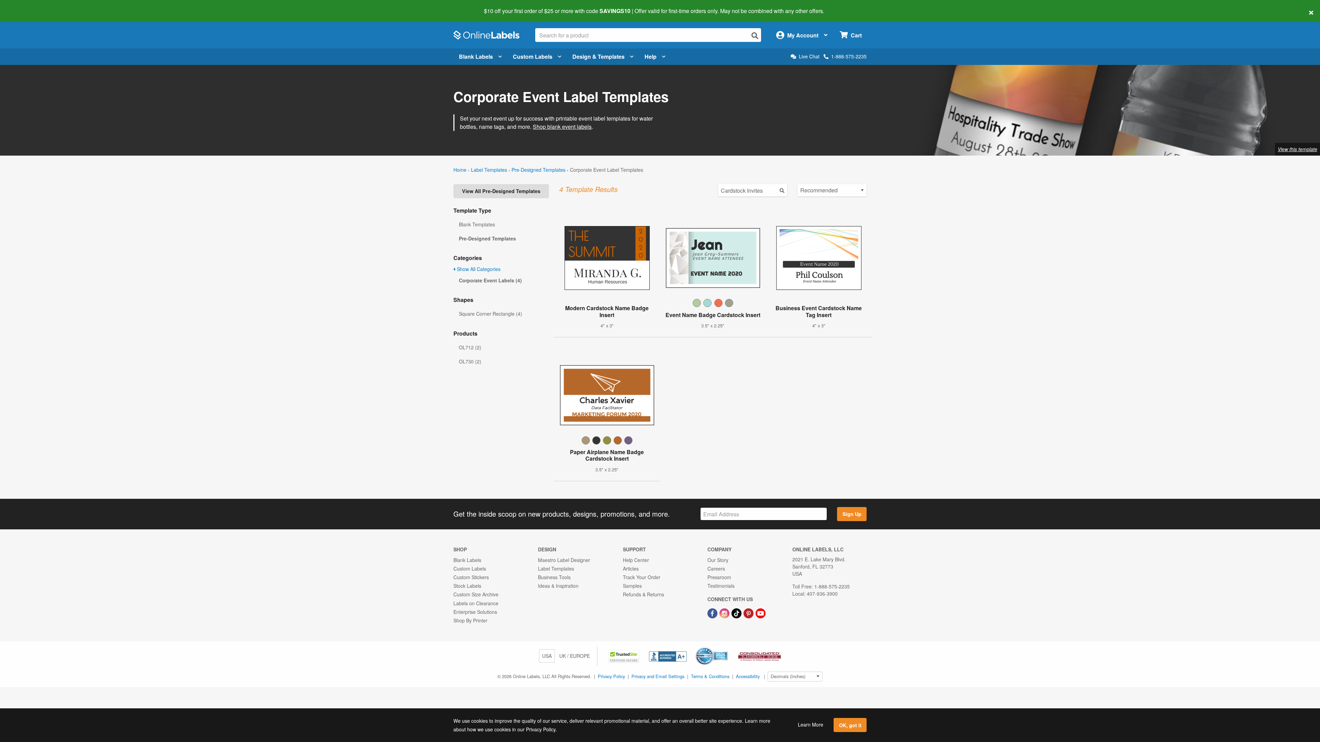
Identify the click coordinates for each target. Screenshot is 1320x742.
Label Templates (489, 169)
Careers (716, 568)
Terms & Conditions (710, 676)
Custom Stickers (471, 577)
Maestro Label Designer (564, 559)
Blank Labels (476, 56)
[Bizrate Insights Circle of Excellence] (725, 648)
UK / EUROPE (574, 655)
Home (459, 169)
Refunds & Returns (643, 594)
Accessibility (748, 676)
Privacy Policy (611, 676)
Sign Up (852, 513)
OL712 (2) (470, 347)
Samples (632, 585)
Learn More (810, 724)
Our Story (717, 559)
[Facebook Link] (713, 612)
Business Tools (554, 577)
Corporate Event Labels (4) (490, 280)
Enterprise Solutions (475, 611)
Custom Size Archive (475, 594)
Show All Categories (477, 269)
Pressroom (719, 577)
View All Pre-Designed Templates (501, 191)
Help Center (636, 559)
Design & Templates (598, 56)
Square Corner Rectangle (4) (490, 313)
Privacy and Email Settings (657, 676)
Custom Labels (532, 56)
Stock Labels (467, 585)
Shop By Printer (470, 620)
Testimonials (721, 585)
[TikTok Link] (737, 612)
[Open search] (755, 35)
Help (651, 56)
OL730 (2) (470, 361)
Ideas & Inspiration (558, 585)
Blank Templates (477, 224)
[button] (624, 655)
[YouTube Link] (761, 612)
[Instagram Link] (725, 612)
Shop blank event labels (562, 127)
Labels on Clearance (475, 603)
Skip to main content (25, 6)
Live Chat (809, 56)
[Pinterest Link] (749, 612)
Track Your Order (641, 577)
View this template (1297, 149)
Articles (631, 568)
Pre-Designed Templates (538, 169)
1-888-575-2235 (849, 56)
